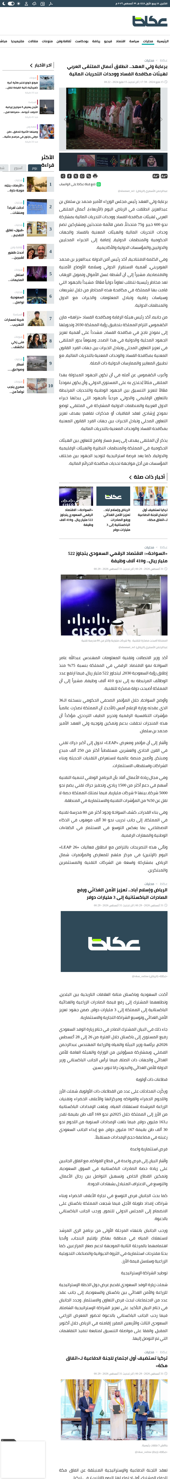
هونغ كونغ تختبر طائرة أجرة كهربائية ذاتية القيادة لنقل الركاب (22, 85)
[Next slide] (65, 119)
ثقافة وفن (64, 41)
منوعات (47, 41)
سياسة (134, 41)
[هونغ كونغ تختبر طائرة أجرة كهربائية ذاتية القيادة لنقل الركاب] (47, 82)
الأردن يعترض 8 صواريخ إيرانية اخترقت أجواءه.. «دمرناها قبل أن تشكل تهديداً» (21, 110)
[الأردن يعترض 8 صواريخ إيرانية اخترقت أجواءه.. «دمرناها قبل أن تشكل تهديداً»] (47, 107)
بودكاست (81, 41)
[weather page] (34, 3)
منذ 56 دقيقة (31, 142)
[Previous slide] (161, 119)
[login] (26, 3)
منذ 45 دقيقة (31, 117)
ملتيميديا (17, 41)
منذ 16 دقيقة (31, 93)
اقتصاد (120, 41)
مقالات (33, 41)
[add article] (42, 3)
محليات (148, 41)
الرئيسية (163, 41)
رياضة (96, 41)
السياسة (32, 102)
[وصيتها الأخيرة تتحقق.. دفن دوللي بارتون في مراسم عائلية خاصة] (47, 131)
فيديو (108, 41)
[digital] (51, 3)
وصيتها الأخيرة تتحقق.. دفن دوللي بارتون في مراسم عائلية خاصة (21, 134)
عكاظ (161, 60)
